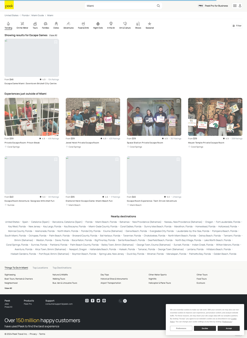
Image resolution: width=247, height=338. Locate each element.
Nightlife (152, 278)
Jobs (7, 303)
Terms (42, 333)
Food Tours (202, 278)
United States (11, 15)
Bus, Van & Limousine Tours (65, 283)
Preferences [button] (227, 322)
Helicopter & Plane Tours (160, 283)
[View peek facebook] (92, 300)
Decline (205, 328)
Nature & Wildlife (60, 274)
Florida (25, 15)
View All (53, 35)
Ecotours (201, 283)
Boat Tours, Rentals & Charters (19, 278)
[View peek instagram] (87, 300)
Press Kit (8, 306)
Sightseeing (10, 274)
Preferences (181, 328)
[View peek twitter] (98, 300)
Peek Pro (28, 303)
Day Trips (105, 274)
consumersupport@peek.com (59, 303)
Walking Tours (59, 278)
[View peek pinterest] (104, 300)
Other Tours (202, 274)
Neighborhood (11, 283)
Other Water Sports (158, 274)
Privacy (33, 333)
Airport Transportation (111, 283)
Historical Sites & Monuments (114, 278)
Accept (229, 328)
